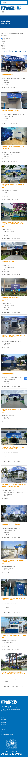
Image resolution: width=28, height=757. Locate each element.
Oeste (3, 47)
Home (2, 23)
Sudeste (4, 48)
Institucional (4, 719)
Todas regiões (6, 38)
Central (4, 40)
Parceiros (3, 732)
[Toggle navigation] (3, 12)
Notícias (3, 727)
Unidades (3, 722)
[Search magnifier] (25, 2)
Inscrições (3, 724)
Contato (3, 729)
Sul (3, 43)
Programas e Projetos (7, 734)
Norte (3, 41)
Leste (3, 45)
